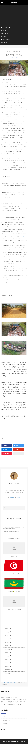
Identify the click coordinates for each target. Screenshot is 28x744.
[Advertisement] (14, 15)
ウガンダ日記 (6, 30)
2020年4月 (7, 659)
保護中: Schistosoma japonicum (14, 609)
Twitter (18, 497)
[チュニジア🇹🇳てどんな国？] (14, 565)
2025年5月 (7, 628)
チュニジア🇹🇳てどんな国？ (14, 574)
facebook (6, 445)
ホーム (3, 716)
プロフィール (6, 27)
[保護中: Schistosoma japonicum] (14, 601)
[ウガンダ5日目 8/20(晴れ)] (14, 68)
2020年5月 (7, 656)
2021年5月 (7, 635)
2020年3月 (7, 662)
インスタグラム (5, 723)
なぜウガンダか (6, 33)
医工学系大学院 (6, 39)
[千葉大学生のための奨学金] (14, 530)
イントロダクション (6, 720)
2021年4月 (7, 638)
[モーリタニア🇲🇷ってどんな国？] (14, 583)
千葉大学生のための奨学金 (14, 538)
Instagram (11, 497)
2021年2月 (7, 645)
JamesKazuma (11, 741)
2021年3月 (7, 642)
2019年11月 (7, 673)
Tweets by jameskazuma (6, 734)
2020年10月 (7, 649)
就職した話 (14, 556)
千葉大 (4, 36)
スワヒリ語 (21, 236)
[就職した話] (14, 548)
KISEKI (5, 42)
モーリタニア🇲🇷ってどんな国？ (14, 591)
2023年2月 (7, 632)
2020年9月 (7, 652)
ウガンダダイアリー (14, 57)
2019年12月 (7, 669)
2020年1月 (7, 666)
